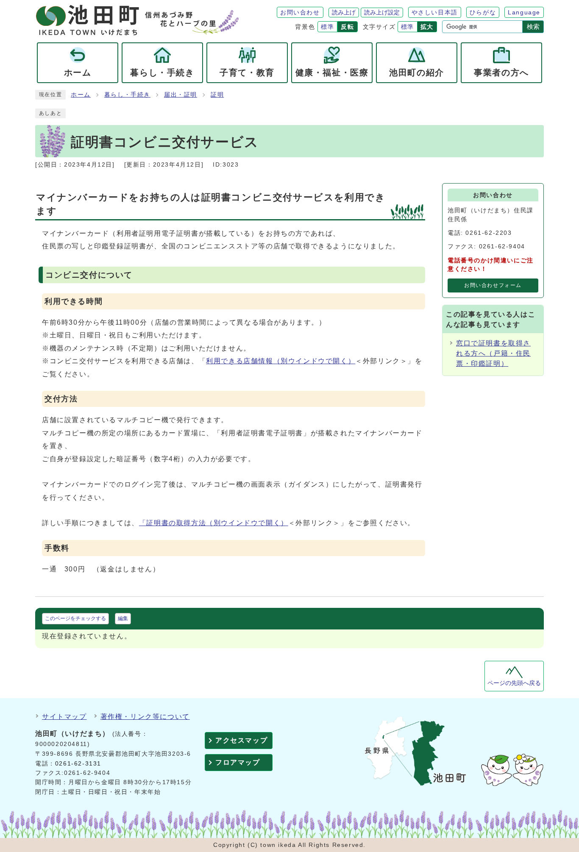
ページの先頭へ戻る (514, 683)
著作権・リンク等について (145, 716)
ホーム (81, 95)
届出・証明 (180, 95)
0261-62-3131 (78, 763)
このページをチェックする (75, 618)
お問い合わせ (300, 12)
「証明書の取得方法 (213, 522)
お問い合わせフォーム (493, 285)
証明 (217, 95)
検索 (533, 26)
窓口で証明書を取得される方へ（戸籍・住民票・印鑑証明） (493, 353)
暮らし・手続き (127, 95)
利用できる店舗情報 (280, 361)
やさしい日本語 (435, 12)
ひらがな (483, 12)
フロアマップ (237, 762)
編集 (123, 618)
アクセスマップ (241, 740)
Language (524, 12)
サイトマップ (64, 716)
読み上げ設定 (382, 12)
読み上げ (344, 12)
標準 (327, 26)
